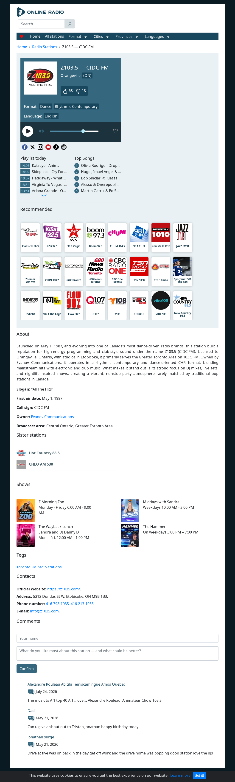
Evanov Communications (52, 416)
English (51, 116)
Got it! (199, 775)
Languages (154, 36)
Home (35, 36)
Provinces (123, 36)
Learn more (180, 775)
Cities (98, 36)
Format (75, 36)
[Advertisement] (148, 18)
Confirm (27, 668)
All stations (54, 36)
